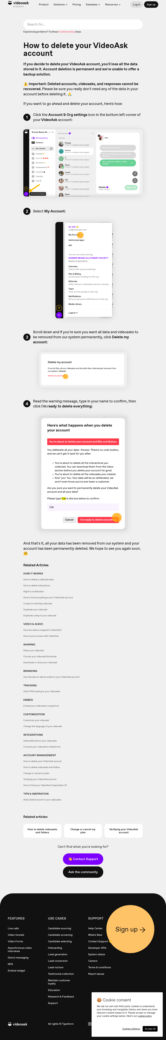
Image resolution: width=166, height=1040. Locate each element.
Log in (136, 4)
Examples (91, 4)
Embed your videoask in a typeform (41, 705)
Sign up (151, 4)
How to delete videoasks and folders (41, 767)
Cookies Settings (131, 1028)
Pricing (76, 4)
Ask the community (83, 872)
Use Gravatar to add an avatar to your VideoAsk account (51, 676)
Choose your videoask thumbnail (39, 656)
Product (43, 4)
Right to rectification (33, 591)
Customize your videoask (36, 720)
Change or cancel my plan (36, 773)
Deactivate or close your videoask (40, 662)
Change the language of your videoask (42, 726)
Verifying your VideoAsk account (39, 779)
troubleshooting (67, 31)
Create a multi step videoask (37, 603)
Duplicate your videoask (35, 609)
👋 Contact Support (83, 859)
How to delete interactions (36, 585)
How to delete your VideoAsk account (42, 761)
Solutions (59, 4)
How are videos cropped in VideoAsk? (42, 629)
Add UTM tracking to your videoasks (41, 691)
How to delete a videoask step (38, 579)
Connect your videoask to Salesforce (41, 746)
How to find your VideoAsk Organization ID (45, 785)
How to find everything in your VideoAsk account (48, 597)
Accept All (150, 1028)
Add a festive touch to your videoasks (42, 799)
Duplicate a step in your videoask (39, 615)
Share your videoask (33, 650)
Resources (111, 4)
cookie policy (145, 1016)
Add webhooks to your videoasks (40, 740)
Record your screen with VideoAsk (41, 635)
